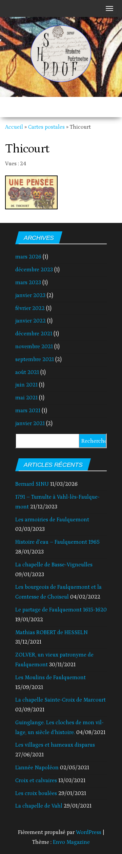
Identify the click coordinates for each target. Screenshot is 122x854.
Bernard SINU (32, 484)
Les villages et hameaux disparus (55, 745)
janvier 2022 (30, 321)
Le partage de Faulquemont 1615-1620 (61, 610)
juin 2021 (26, 385)
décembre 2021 (33, 334)
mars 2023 (28, 282)
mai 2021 (26, 398)
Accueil (14, 127)
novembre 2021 (34, 346)
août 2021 (27, 372)
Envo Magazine (71, 842)
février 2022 (30, 308)
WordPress (88, 832)
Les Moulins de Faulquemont (50, 677)
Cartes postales (46, 127)
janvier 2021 (30, 423)
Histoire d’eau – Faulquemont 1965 (57, 542)
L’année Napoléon (37, 768)
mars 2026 (28, 257)
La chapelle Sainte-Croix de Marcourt (60, 700)
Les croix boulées (36, 793)
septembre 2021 (34, 359)
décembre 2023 (34, 270)
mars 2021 (27, 411)
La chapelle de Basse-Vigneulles (54, 565)
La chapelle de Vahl (38, 806)
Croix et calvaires (36, 780)
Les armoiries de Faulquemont (52, 520)
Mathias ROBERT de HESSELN (51, 632)
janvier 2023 (30, 295)
